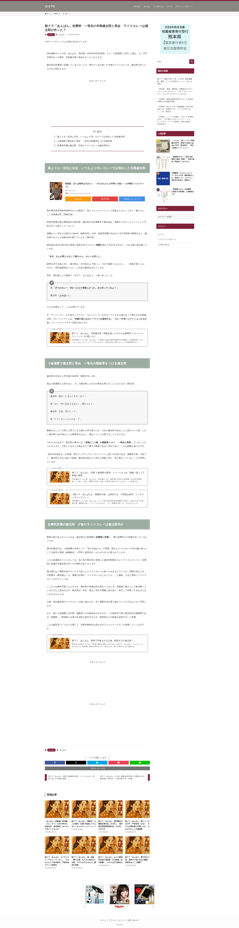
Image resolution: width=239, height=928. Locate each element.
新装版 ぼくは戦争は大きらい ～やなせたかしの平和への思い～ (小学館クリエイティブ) (104, 185)
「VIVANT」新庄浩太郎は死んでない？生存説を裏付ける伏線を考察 (175, 100)
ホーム (161, 234)
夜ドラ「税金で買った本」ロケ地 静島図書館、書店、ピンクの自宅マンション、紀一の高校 (174, 81)
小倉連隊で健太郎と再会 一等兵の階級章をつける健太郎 (84, 141)
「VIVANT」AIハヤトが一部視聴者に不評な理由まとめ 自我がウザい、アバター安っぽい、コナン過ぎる (175, 109)
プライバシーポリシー (167, 239)
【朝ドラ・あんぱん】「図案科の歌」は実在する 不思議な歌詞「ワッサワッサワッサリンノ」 (108, 496)
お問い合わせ (164, 245)
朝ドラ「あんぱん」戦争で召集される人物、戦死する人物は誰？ (102, 640)
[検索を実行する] (191, 61)
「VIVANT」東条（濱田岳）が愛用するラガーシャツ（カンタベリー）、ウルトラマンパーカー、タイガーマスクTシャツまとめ (175, 91)
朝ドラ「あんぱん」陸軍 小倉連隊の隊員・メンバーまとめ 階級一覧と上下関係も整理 (108, 474)
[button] (55, 762)
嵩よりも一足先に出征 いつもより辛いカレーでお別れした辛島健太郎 (91, 137)
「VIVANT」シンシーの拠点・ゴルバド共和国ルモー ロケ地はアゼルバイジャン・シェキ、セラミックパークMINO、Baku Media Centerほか (175, 120)
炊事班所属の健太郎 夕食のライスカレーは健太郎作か (83, 145)
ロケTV (50, 6)
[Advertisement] (97, 100)
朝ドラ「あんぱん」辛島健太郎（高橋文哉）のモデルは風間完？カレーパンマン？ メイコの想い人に (108, 335)
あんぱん (51, 34)
